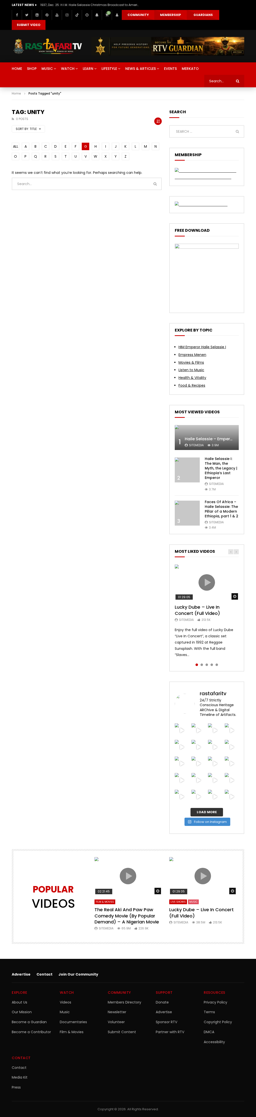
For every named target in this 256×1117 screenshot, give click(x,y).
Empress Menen (192, 354)
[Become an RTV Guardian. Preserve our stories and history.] (167, 46)
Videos (65, 1002)
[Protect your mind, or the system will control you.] (182, 730)
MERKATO (190, 68)
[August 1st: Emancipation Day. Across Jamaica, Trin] (232, 780)
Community (138, 15)
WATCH (67, 68)
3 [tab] (207, 665)
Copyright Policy (218, 1021)
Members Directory (124, 1002)
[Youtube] (57, 15)
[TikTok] (77, 15)
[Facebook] (17, 15)
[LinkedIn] (37, 15)
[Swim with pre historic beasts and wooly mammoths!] (215, 747)
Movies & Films (191, 362)
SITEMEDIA (196, 445)
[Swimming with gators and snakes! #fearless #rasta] (232, 747)
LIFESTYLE (109, 68)
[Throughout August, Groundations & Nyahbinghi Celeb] (199, 764)
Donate (162, 1002)
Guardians (203, 15)
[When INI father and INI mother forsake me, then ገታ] (215, 797)
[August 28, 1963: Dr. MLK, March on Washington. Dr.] (199, 730)
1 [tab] (197, 665)
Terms (209, 1011)
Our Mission (22, 1011)
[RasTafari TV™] (48, 46)
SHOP (31, 68)
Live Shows (178, 902)
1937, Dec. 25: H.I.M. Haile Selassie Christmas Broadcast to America (90, 5)
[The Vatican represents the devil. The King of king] (215, 730)
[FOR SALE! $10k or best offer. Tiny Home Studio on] (182, 747)
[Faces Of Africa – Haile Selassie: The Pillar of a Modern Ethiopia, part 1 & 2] (187, 513)
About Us (19, 1002)
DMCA (209, 1031)
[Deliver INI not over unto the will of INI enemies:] (199, 780)
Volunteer (116, 1021)
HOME (17, 68)
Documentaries (73, 1021)
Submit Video (28, 25)
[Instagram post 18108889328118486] (215, 780)
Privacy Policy (215, 1002)
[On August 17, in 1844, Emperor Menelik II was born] (215, 764)
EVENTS (170, 68)
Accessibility (214, 1041)
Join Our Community (78, 974)
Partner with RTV (170, 1031)
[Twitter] (27, 15)
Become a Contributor (31, 1031)
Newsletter (117, 1011)
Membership (170, 15)
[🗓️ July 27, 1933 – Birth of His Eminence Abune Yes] (199, 797)
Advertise (21, 974)
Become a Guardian (29, 1021)
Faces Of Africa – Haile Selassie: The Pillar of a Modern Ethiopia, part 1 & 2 (221, 509)
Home (16, 93)
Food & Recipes (191, 385)
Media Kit (20, 1077)
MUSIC (47, 68)
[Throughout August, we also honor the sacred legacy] (182, 780)
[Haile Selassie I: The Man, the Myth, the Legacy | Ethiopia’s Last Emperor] (187, 469)
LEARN (88, 68)
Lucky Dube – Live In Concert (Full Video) (197, 610)
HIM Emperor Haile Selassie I (202, 346)
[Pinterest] (47, 15)
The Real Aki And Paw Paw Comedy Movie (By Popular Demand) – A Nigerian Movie (126, 915)
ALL (15, 146)
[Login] (117, 15)
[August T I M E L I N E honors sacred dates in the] (182, 797)
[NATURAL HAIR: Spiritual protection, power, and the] (232, 730)
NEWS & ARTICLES (140, 68)
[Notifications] (97, 15)
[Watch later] (87, 15)
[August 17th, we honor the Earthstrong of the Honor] (232, 764)
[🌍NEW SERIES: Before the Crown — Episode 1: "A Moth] (232, 797)
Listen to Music (191, 369)
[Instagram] (67, 15)
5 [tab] (217, 665)
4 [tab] (211, 665)
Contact (44, 974)
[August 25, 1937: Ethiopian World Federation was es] (199, 747)
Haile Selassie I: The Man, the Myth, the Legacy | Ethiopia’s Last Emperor (221, 468)
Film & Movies (105, 902)
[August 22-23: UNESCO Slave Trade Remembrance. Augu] (182, 764)
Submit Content (122, 1031)
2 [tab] (201, 665)
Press (16, 1087)
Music (65, 1011)
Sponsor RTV (166, 1021)
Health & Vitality (192, 377)
